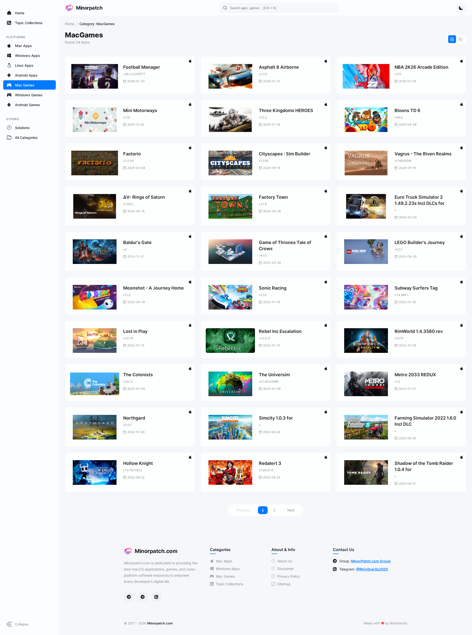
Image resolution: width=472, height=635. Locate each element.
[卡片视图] (452, 39)
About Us (284, 561)
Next (291, 510)
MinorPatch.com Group (371, 561)
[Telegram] (129, 597)
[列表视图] (461, 39)
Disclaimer (285, 569)
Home (69, 24)
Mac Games (225, 576)
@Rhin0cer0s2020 (372, 569)
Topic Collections (229, 584)
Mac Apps (224, 561)
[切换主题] (461, 8)
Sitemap (284, 584)
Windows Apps (228, 569)
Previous (243, 510)
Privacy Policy (288, 576)
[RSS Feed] (156, 597)
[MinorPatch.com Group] (143, 597)
